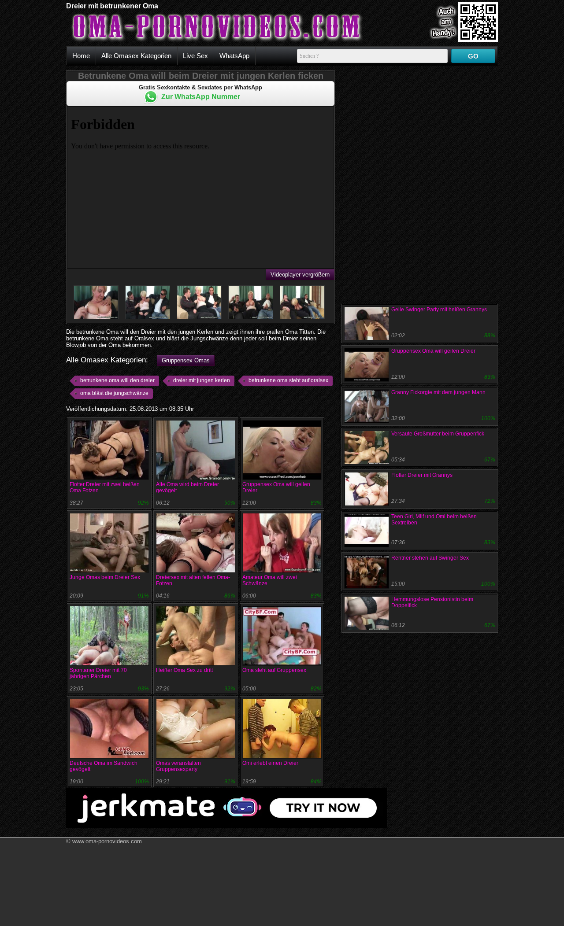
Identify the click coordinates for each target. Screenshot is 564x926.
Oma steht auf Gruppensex (274, 670)
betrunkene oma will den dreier (117, 380)
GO (473, 56)
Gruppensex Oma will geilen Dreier (433, 351)
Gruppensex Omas (186, 360)
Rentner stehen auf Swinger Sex (430, 558)
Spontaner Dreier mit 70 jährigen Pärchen (98, 673)
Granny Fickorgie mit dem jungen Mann (438, 392)
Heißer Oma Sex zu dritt (184, 670)
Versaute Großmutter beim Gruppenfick (437, 434)
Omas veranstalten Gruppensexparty (178, 766)
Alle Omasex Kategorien (136, 55)
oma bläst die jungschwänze (114, 393)
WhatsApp (234, 55)
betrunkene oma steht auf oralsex (288, 380)
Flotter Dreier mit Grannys (422, 475)
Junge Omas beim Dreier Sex (105, 577)
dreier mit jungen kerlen (201, 380)
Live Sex (195, 55)
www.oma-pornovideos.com (107, 841)
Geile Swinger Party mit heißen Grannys (439, 309)
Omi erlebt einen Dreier (270, 763)
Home (81, 55)
